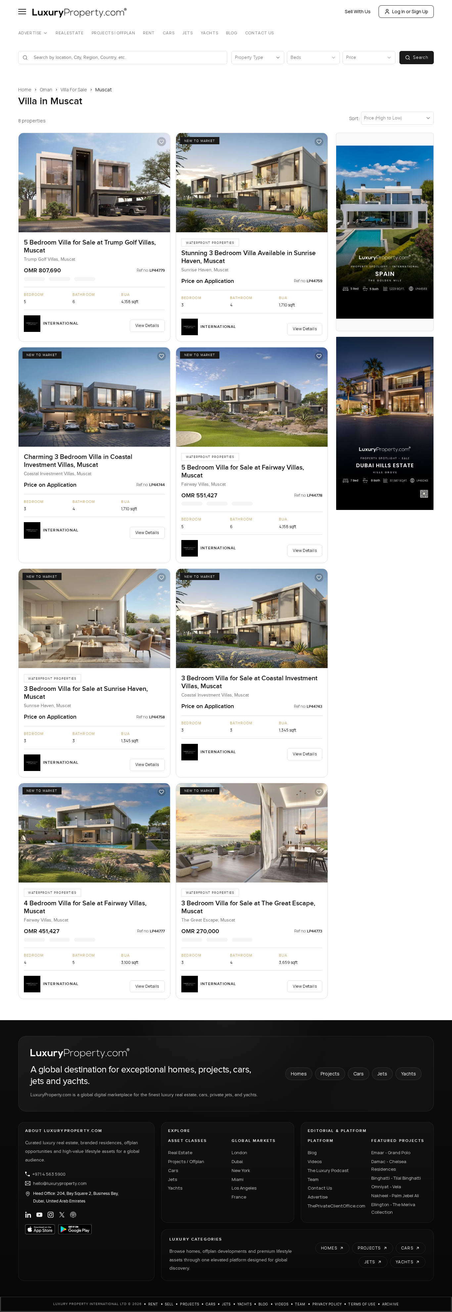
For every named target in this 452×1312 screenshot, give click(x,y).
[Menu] (22, 11)
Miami (238, 1179)
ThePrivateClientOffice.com (335, 1206)
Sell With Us (358, 11)
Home (24, 89)
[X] (62, 1215)
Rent (149, 33)
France (239, 1197)
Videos (315, 1161)
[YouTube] (39, 1215)
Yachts (209, 33)
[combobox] (126, 57)
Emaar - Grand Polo (390, 1152)
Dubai (237, 1161)
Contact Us (259, 33)
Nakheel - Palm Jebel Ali (395, 1196)
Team (313, 1179)
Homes (299, 1073)
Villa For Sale (74, 89)
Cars (168, 33)
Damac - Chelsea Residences (388, 1165)
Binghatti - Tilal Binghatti (396, 1178)
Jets (187, 33)
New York (241, 1170)
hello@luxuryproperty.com (60, 1183)
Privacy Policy (327, 1304)
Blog (231, 33)
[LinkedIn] (28, 1215)
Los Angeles (244, 1188)
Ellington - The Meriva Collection (393, 1208)
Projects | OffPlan (113, 33)
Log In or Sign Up (410, 11)
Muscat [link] (103, 89)
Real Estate (70, 33)
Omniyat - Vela (386, 1187)
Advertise (30, 33)
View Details (147, 325)
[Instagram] (51, 1215)
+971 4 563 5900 (49, 1174)
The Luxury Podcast (328, 1170)
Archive (390, 1304)
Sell (169, 1304)
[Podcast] (73, 1215)
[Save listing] (161, 141)
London (239, 1152)
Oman (46, 89)
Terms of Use (361, 1304)
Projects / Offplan (186, 1161)
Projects (330, 1073)
